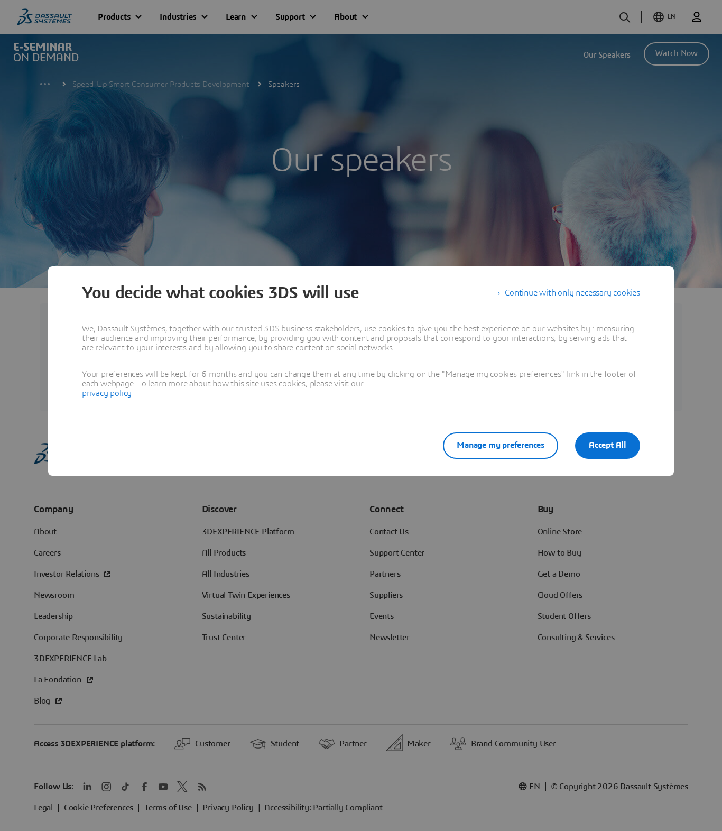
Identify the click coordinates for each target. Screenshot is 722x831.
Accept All (607, 445)
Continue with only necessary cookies (572, 293)
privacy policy (107, 393)
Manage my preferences (500, 445)
